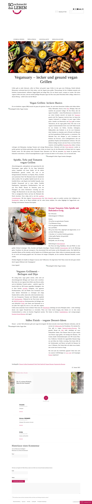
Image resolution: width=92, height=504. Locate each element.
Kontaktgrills (15, 200)
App (65, 151)
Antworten (21, 411)
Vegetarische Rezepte (59, 364)
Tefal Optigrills (49, 198)
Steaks (23, 303)
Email (13, 470)
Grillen (26, 364)
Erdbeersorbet (58, 326)
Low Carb (68, 353)
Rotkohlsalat (46, 307)
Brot (68, 108)
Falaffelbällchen (63, 312)
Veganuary (77, 115)
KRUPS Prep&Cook (19, 301)
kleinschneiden (64, 248)
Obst (62, 330)
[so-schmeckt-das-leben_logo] (17, 8)
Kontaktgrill (31, 364)
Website (13, 477)
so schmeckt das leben (76, 501)
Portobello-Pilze (67, 145)
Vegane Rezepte (49, 364)
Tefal (35, 364)
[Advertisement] (46, 27)
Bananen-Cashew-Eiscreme (69, 328)
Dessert (21, 364)
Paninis (50, 355)
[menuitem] (19, 39)
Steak (70, 121)
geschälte (25, 288)
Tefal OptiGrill (69, 147)
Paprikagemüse (18, 299)
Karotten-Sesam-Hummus (18, 314)
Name (13, 453)
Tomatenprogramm (37, 198)
